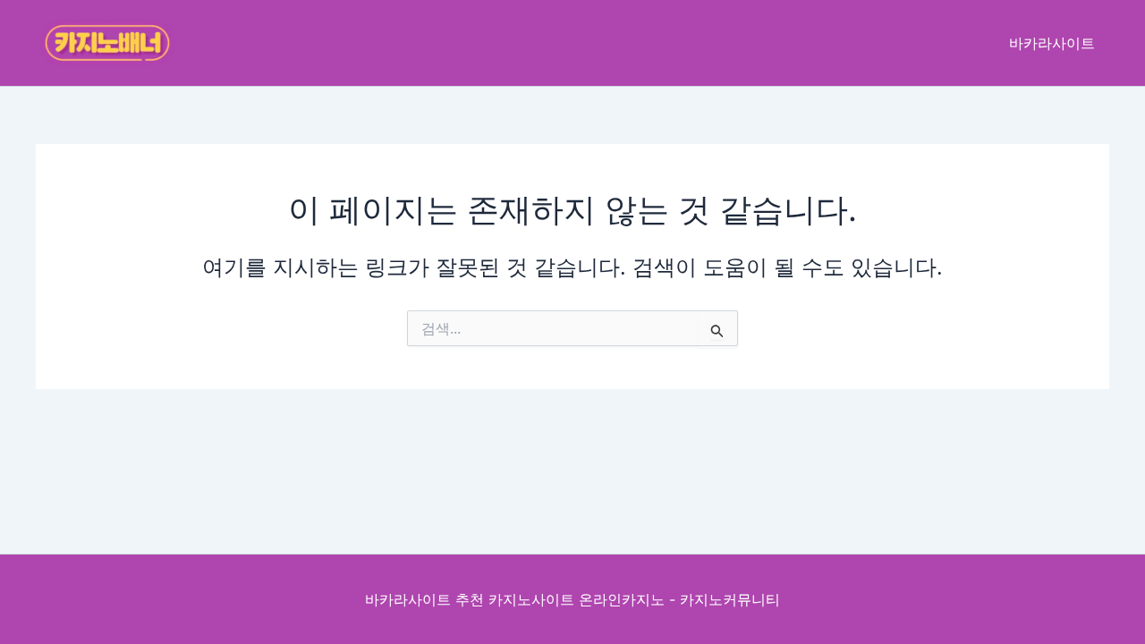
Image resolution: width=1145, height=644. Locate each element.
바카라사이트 (1052, 43)
